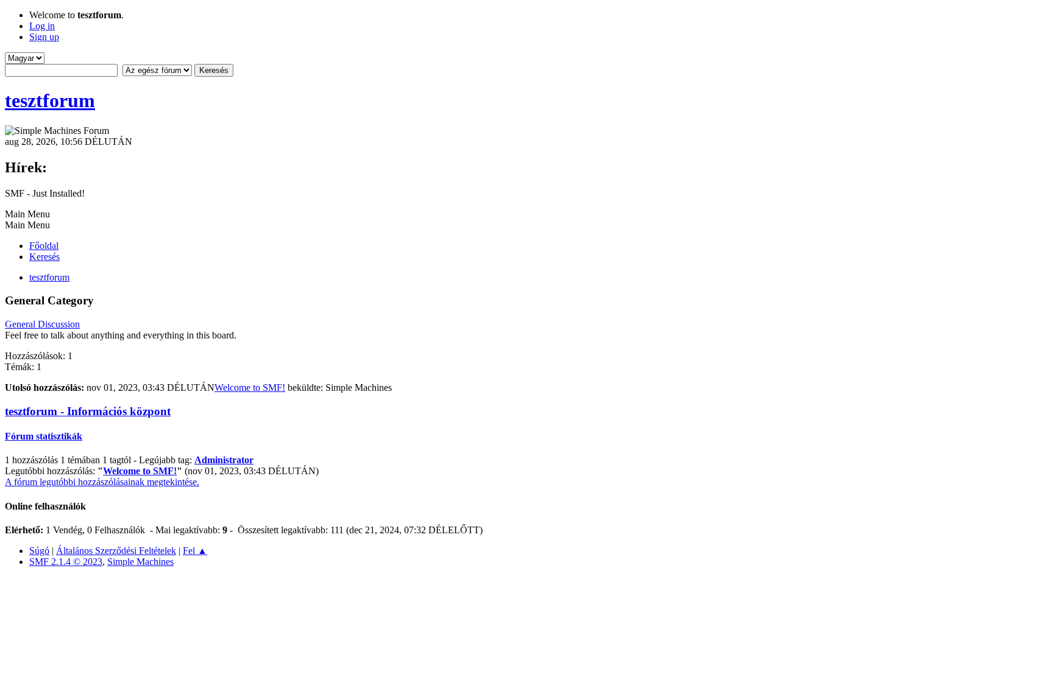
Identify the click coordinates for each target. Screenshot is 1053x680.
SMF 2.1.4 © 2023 (65, 561)
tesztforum (50, 100)
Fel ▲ (195, 550)
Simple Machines (140, 561)
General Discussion (42, 324)
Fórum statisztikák (43, 436)
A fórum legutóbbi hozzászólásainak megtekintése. (102, 482)
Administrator (224, 460)
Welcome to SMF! (249, 387)
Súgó (39, 550)
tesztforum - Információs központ (88, 411)
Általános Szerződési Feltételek (116, 550)
